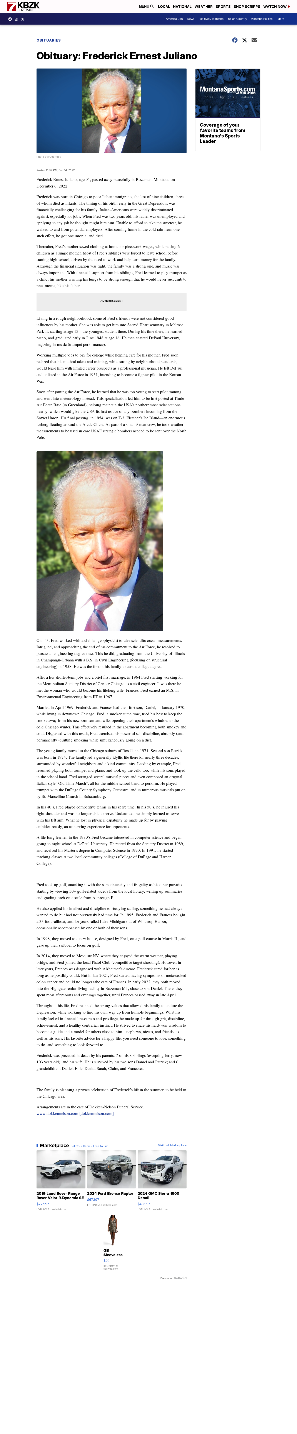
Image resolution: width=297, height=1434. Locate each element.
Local (164, 6)
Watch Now (275, 6)
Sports (223, 6)
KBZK (24, 19)
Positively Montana (211, 19)
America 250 (174, 19)
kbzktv (17, 19)
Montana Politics (262, 19)
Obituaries (49, 40)
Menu (144, 6)
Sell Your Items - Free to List (89, 1146)
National (182, 6)
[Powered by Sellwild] (180, 1278)
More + (282, 19)
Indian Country (237, 19)
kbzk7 (11, 19)
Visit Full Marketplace (172, 1145)
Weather (204, 6)
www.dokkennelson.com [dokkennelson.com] (75, 1113)
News (191, 19)
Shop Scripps (247, 6)
